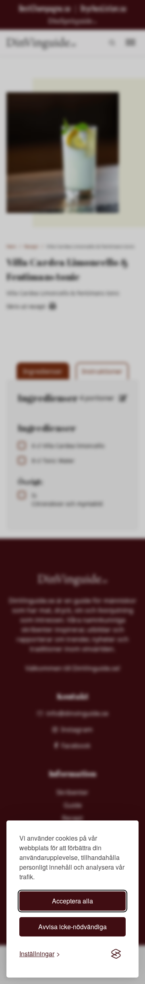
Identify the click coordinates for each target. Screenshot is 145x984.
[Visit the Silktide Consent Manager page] (116, 953)
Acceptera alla (72, 900)
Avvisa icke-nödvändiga (72, 926)
